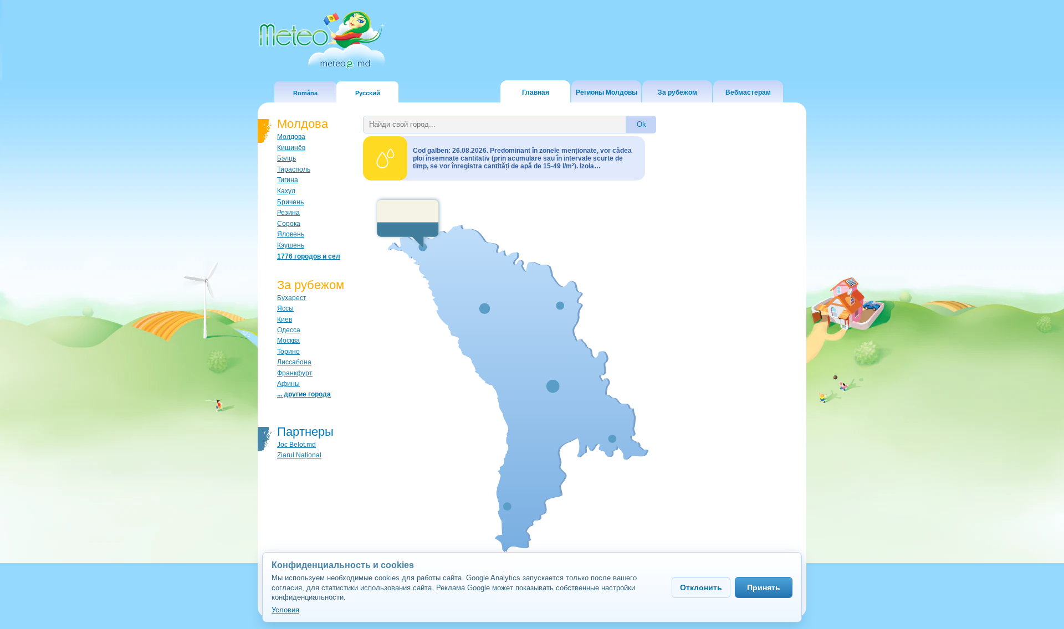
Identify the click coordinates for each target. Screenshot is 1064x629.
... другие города (304, 394)
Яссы (285, 308)
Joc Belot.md (296, 444)
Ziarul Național (299, 455)
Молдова (291, 137)
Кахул (286, 191)
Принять (763, 587)
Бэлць (286, 158)
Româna (305, 93)
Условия (285, 610)
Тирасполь (293, 169)
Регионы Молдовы (606, 92)
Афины (288, 384)
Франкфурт (295, 373)
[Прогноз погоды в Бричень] (408, 223)
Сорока (288, 224)
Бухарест (291, 298)
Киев (284, 319)
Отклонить (701, 587)
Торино (288, 351)
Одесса (288, 330)
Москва (288, 340)
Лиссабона (294, 362)
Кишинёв (291, 148)
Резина (288, 212)
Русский (367, 93)
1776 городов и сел (308, 256)
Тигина (287, 180)
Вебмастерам (748, 92)
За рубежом (677, 92)
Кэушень (290, 245)
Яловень (290, 234)
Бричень (290, 202)
